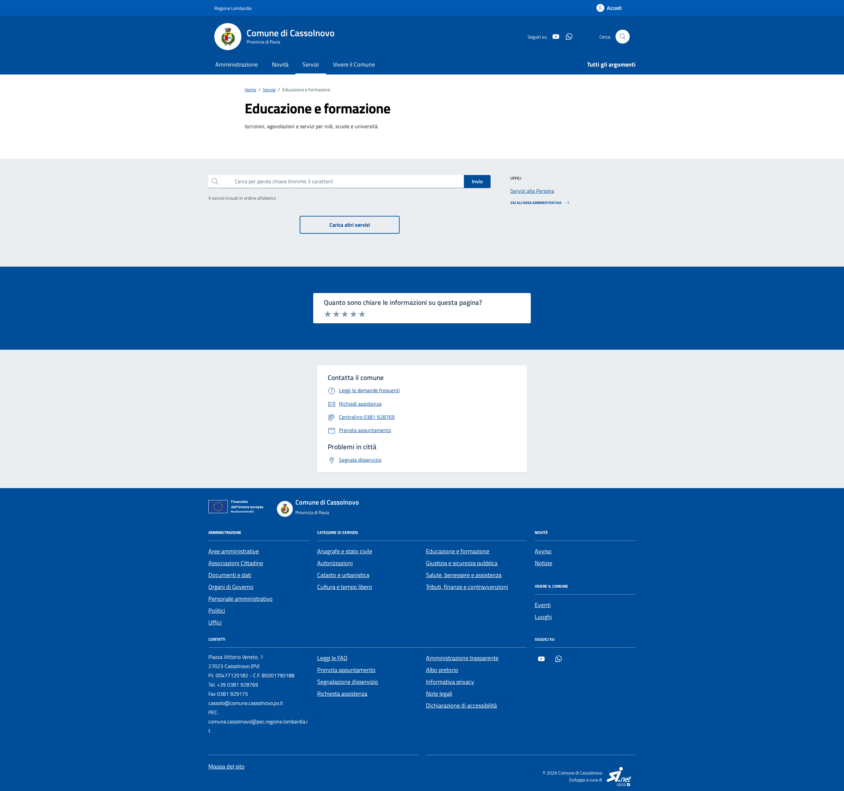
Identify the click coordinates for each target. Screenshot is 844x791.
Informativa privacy (450, 681)
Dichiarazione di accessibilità (461, 705)
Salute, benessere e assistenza (463, 575)
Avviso (543, 551)
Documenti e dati (229, 575)
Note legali (439, 693)
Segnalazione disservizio (347, 681)
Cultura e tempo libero (344, 586)
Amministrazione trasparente (462, 658)
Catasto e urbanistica (343, 575)
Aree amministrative (233, 551)
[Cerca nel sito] (623, 37)
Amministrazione (236, 64)
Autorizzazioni (335, 563)
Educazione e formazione (457, 551)
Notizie (543, 563)
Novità (280, 64)
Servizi (310, 64)
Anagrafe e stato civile (344, 551)
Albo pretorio (442, 669)
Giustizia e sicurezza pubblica (461, 563)
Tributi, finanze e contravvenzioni (467, 586)
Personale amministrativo (240, 598)
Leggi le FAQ (332, 658)
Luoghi (543, 616)
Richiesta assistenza (342, 693)
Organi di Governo (231, 586)
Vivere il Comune (354, 64)
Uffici (215, 622)
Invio (477, 181)
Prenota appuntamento (346, 669)
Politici (216, 610)
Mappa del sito (226, 766)
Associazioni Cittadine (235, 563)
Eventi (543, 605)
